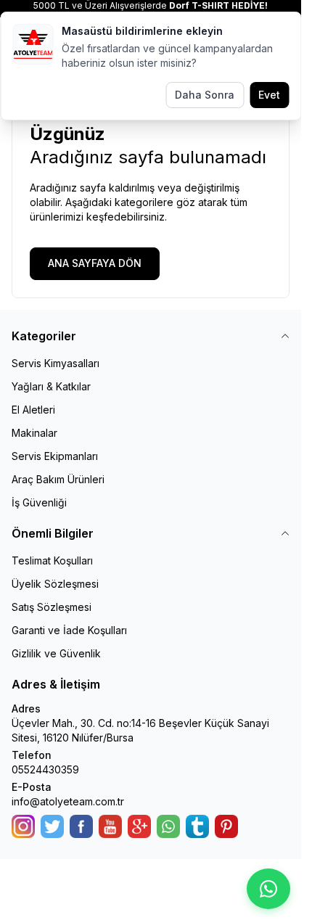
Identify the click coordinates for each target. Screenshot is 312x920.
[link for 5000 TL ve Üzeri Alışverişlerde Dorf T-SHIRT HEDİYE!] (150, 6)
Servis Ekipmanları (55, 456)
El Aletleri (33, 409)
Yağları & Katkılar (51, 386)
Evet (269, 95)
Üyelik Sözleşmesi (55, 584)
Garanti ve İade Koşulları (69, 630)
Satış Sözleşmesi (51, 607)
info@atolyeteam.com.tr (68, 801)
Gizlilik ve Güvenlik (56, 653)
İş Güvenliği (39, 502)
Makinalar (34, 433)
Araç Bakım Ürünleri (58, 479)
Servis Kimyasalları (55, 363)
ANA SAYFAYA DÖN (94, 263)
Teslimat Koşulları (52, 560)
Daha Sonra (204, 95)
